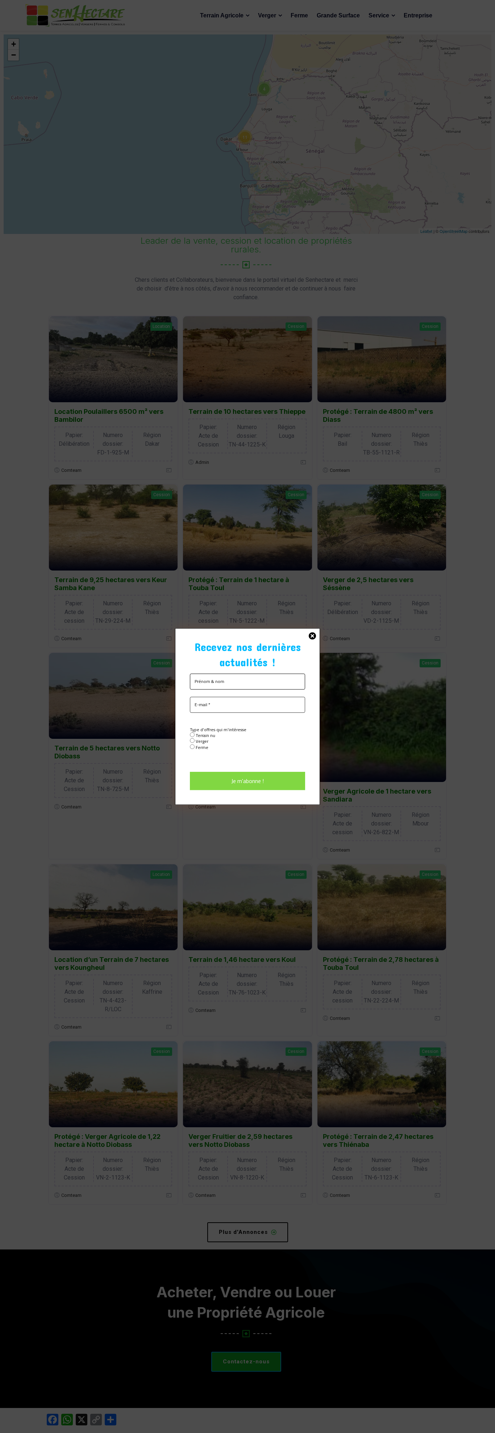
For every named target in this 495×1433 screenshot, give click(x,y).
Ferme (201, 747)
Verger (201, 741)
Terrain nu (205, 735)
